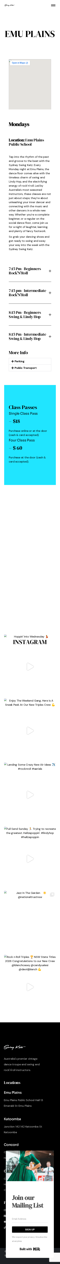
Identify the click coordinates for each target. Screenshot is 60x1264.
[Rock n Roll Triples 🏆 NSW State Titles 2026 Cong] (30, 987)
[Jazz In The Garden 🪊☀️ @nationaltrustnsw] (30, 923)
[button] (30, 361)
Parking (19, 361)
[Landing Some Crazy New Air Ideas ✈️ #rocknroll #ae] (30, 795)
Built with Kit (30, 1249)
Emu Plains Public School (26, 142)
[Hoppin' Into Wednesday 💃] (30, 667)
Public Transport (26, 368)
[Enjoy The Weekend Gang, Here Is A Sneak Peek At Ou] (30, 731)
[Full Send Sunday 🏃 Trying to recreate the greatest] (30, 859)
